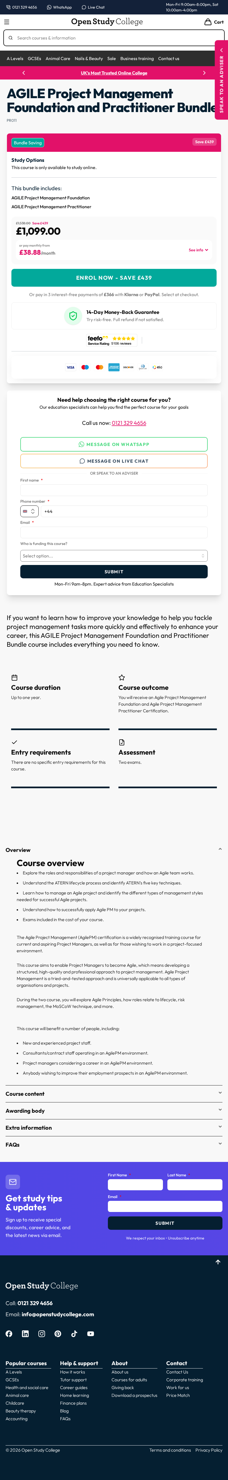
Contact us (168, 58)
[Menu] (6, 22)
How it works (72, 1372)
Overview (18, 849)
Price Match (178, 1395)
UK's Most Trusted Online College (114, 73)
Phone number (34, 501)
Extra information (29, 1127)
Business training (137, 58)
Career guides (74, 1387)
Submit (114, 571)
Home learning (74, 1395)
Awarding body (25, 1110)
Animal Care (58, 58)
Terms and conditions (170, 1450)
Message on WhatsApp (117, 444)
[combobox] (114, 556)
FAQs (12, 1144)
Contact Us (177, 1372)
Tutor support (73, 1379)
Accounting (17, 1418)
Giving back (122, 1387)
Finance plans (73, 1403)
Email (27, 522)
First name (31, 480)
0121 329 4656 (129, 422)
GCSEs (34, 58)
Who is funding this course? (43, 544)
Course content (25, 1093)
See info (196, 249)
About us (119, 1372)
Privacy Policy (208, 1450)
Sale (111, 58)
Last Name (178, 1175)
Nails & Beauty (89, 58)
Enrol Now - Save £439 (114, 277)
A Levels (15, 58)
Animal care (17, 1395)
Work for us (177, 1387)
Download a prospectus (134, 1395)
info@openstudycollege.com (58, 1314)
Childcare (15, 1403)
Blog (64, 1411)
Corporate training (184, 1379)
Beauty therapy (21, 1411)
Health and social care (27, 1387)
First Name (119, 1175)
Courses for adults (129, 1379)
